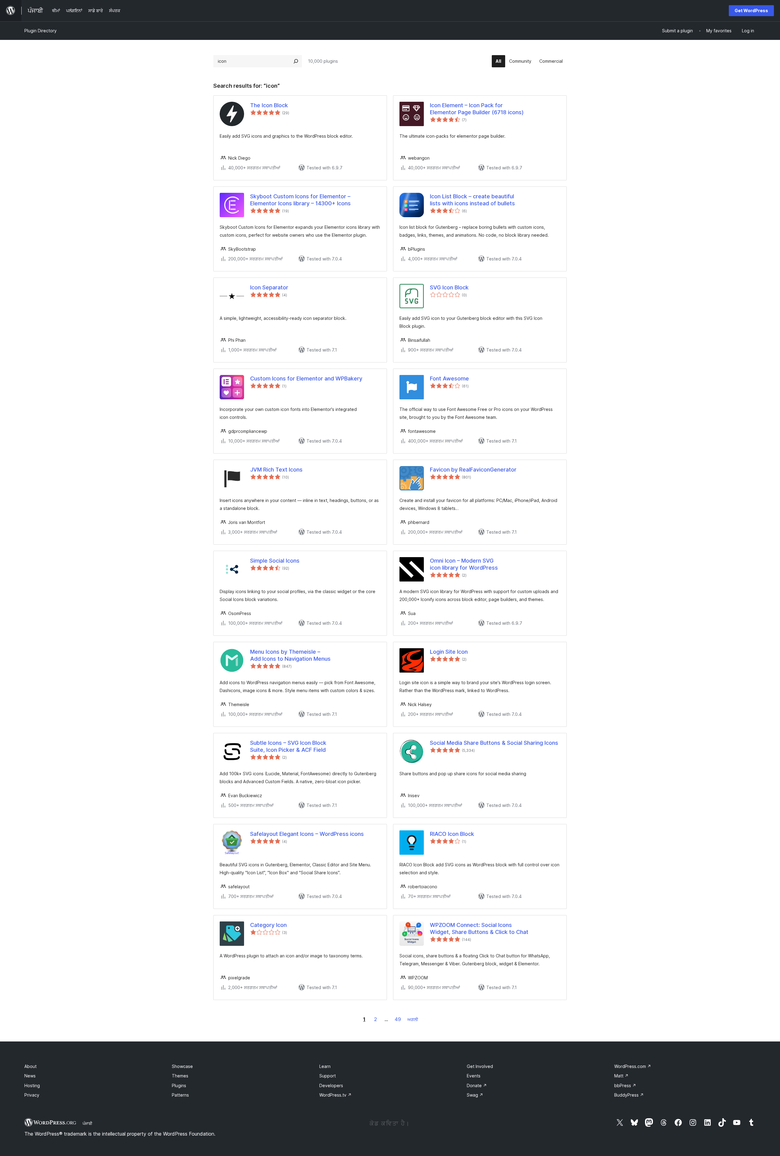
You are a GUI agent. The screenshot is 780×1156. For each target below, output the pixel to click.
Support (327, 1075)
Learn (325, 1066)
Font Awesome (449, 378)
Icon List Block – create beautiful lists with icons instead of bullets (472, 200)
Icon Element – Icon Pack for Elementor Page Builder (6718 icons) (477, 108)
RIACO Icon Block (452, 834)
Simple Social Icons (275, 560)
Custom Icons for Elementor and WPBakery (306, 378)
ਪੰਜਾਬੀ (87, 1123)
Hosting (32, 1085)
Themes (180, 1075)
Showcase (182, 1066)
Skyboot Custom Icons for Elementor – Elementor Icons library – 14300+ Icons (300, 200)
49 (398, 1019)
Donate (477, 1085)
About (30, 1066)
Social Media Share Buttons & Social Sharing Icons (494, 743)
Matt (621, 1075)
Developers (331, 1085)
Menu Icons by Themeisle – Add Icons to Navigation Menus (290, 655)
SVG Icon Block (449, 287)
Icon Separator (269, 287)
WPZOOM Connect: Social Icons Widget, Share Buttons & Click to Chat (479, 928)
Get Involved (480, 1066)
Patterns (180, 1095)
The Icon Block (269, 105)
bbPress (625, 1085)
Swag (475, 1095)
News (30, 1075)
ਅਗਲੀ (412, 1019)
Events (473, 1075)
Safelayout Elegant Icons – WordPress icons (307, 834)
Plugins (179, 1085)
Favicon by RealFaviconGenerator (473, 469)
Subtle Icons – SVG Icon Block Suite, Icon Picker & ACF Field (288, 746)
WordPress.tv (335, 1095)
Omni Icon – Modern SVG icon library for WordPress (464, 564)
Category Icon (268, 925)
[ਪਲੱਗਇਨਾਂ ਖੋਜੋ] (296, 61)
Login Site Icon (449, 652)
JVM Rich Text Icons (276, 469)
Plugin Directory (40, 30)
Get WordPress (751, 10)
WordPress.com (632, 1066)
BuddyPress (629, 1095)
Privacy (31, 1095)
